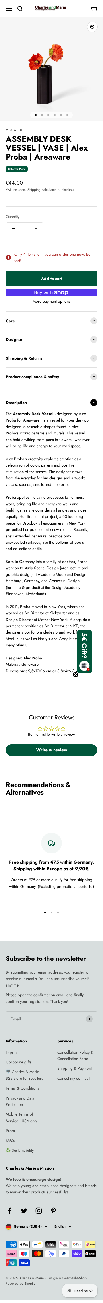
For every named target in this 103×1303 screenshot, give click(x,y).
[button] (84, 651)
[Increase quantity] (36, 228)
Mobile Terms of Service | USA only (21, 1117)
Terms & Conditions (22, 1088)
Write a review (51, 750)
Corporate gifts (18, 1062)
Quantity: (13, 217)
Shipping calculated (42, 189)
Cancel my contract (73, 1078)
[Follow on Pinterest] (53, 1211)
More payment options (51, 301)
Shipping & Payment (74, 1068)
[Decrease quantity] (13, 228)
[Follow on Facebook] (9, 1211)
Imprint (11, 1052)
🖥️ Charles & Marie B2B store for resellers (24, 1075)
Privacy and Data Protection (20, 1101)
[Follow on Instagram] (39, 1211)
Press (10, 1130)
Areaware (14, 129)
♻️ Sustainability (20, 1150)
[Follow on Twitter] (24, 1211)
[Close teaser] (75, 674)
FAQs (10, 1140)
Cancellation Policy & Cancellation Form (75, 1055)
